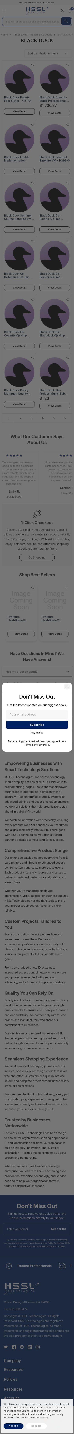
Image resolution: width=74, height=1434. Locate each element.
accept (13, 1426)
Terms (27, 744)
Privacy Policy (42, 744)
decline (36, 1426)
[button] (67, 686)
